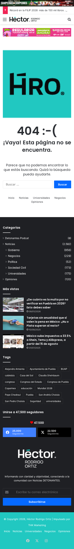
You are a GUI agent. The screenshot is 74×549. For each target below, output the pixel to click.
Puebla (29, 394)
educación (26, 388)
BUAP (64, 369)
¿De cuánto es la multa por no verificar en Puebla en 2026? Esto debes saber (47, 303)
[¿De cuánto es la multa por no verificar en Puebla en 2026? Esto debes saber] (13, 305)
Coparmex (10, 388)
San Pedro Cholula (15, 401)
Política (12, 261)
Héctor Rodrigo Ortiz (39, 519)
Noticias (23, 197)
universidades (53, 401)
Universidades (41, 197)
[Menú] (5, 20)
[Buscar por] (69, 20)
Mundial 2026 (45, 388)
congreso (10, 381)
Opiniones (37, 201)
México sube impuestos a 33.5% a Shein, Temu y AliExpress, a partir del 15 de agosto (49, 340)
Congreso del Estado (31, 381)
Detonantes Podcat (17, 238)
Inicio (11, 197)
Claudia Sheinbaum (49, 375)
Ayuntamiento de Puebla (43, 369)
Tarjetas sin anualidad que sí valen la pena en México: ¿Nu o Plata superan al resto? (48, 322)
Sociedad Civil (17, 267)
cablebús (10, 375)
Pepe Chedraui (13, 394)
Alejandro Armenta (14, 369)
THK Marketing (37, 525)
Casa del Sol (26, 375)
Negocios (60, 197)
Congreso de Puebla (58, 381)
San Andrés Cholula (49, 394)
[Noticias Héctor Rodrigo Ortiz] (24, 19)
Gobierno (14, 250)
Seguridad (35, 401)
